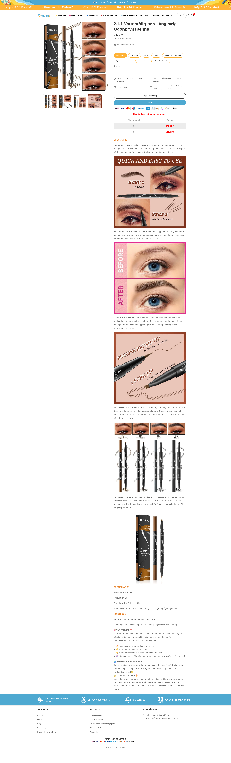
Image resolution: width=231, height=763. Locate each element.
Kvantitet (117, 66)
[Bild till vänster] (40, 101)
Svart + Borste (161, 61)
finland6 (122, 747)
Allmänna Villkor (96, 728)
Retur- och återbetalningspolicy (103, 724)
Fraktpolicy (94, 732)
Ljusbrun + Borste (124, 61)
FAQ (39, 724)
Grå (146, 55)
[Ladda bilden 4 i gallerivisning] (95, 101)
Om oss (40, 719)
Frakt (115, 39)
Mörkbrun (120, 55)
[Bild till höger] (105, 101)
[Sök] (183, 15)
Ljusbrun (134, 55)
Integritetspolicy (96, 719)
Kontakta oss (42, 715)
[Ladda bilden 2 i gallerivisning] (65, 101)
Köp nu (150, 102)
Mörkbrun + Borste (173, 55)
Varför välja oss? (44, 728)
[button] (144, 15)
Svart (156, 55)
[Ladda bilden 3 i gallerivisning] (80, 101)
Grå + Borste (143, 61)
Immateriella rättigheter (47, 732)
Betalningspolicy (97, 715)
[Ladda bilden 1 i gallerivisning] (50, 101)
